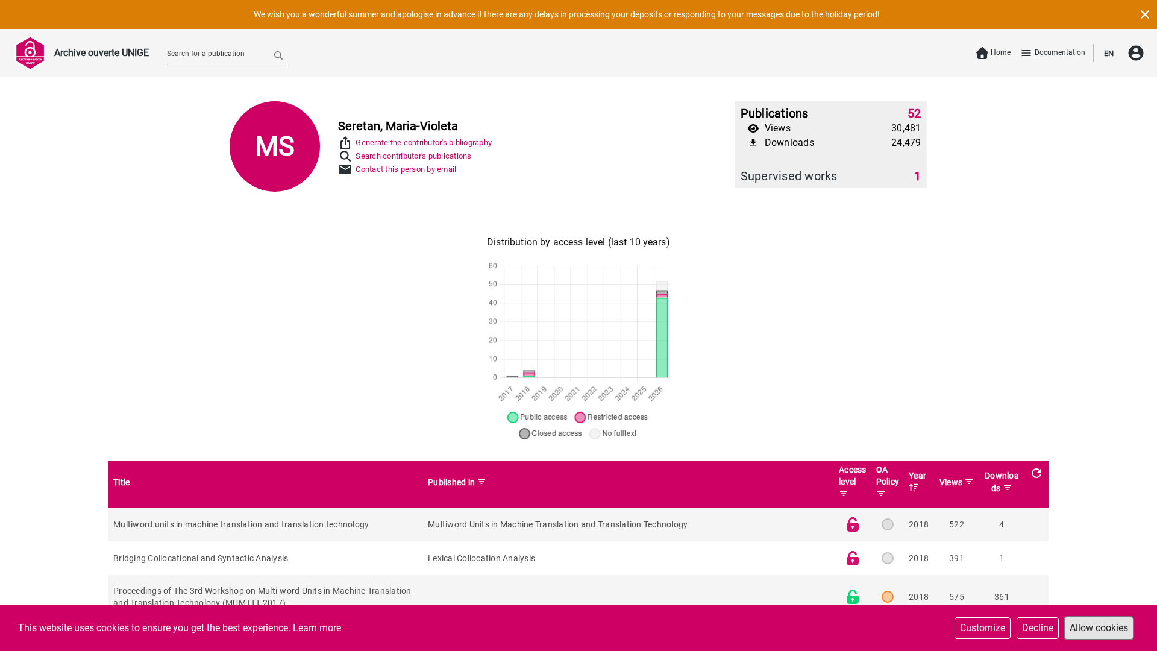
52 (914, 113)
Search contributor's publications (413, 155)
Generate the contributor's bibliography (424, 142)
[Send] (278, 55)
